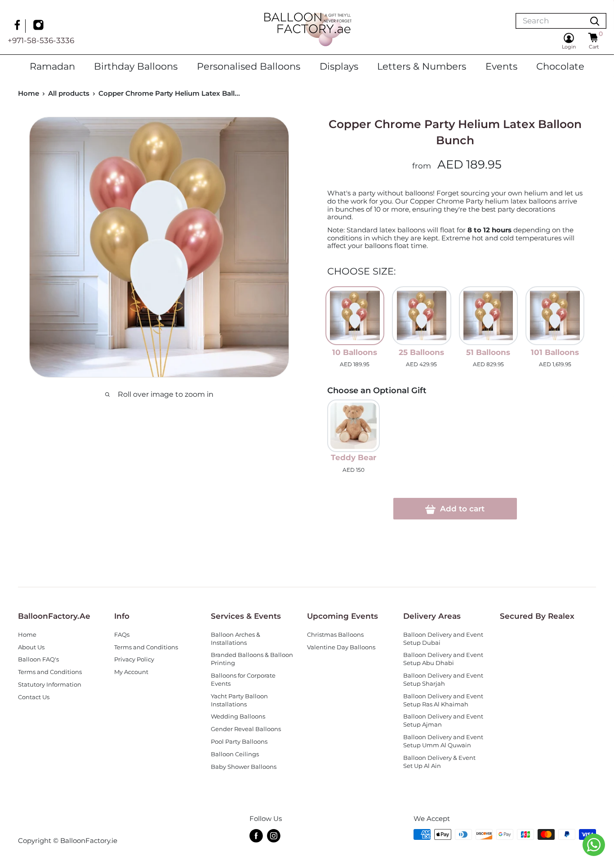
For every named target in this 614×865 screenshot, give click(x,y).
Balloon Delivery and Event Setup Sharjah (443, 679)
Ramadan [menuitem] (52, 66)
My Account (131, 672)
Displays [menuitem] (339, 66)
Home (28, 93)
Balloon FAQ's (38, 659)
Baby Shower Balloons (243, 766)
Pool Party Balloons (239, 741)
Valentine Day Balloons (341, 647)
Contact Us (33, 697)
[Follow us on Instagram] (39, 26)
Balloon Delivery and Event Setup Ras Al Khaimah (443, 700)
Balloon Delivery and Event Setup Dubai (443, 638)
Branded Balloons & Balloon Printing (252, 659)
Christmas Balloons (335, 634)
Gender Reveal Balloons (246, 729)
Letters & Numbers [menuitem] (421, 66)
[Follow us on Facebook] (18, 26)
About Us (31, 647)
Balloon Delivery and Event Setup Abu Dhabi (443, 659)
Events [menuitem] (501, 66)
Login (569, 47)
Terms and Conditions (50, 672)
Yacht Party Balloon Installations (239, 700)
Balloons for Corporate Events (243, 679)
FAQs (121, 634)
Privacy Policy (134, 659)
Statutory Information (49, 684)
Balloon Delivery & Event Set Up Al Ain (439, 761)
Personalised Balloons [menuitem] (248, 66)
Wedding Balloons (238, 716)
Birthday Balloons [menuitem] (136, 66)
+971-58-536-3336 (41, 40)
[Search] (594, 20)
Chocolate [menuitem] (560, 66)
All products (68, 93)
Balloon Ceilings (235, 754)
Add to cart (461, 508)
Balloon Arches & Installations (235, 638)
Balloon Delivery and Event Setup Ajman (443, 720)
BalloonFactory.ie (88, 840)
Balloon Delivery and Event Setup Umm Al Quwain (443, 741)
